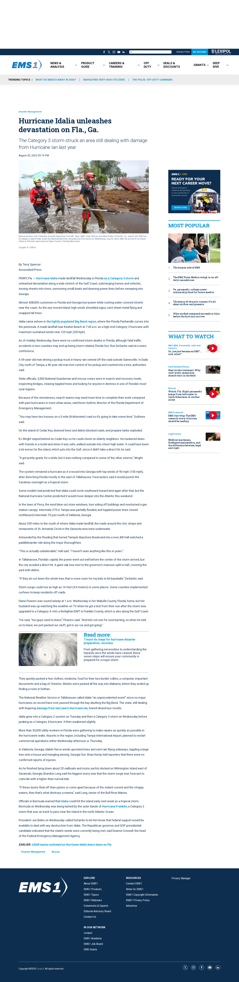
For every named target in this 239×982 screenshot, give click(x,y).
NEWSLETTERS (183, 52)
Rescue (56, 851)
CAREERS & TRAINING (116, 64)
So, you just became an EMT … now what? (185, 353)
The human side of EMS (186, 267)
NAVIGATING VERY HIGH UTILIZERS (104, 79)
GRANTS (200, 65)
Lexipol (40, 968)
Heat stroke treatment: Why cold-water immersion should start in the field (184, 373)
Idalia (64, 801)
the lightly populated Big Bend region (71, 321)
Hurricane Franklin (114, 806)
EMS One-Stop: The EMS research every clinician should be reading (182, 418)
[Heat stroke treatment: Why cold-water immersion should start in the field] (213, 370)
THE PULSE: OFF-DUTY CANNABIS (152, 79)
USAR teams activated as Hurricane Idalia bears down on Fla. (72, 844)
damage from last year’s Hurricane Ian (62, 708)
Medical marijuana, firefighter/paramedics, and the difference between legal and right (184, 444)
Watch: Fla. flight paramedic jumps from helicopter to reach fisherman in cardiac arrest (185, 395)
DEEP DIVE (216, 64)
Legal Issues (174, 434)
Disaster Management (30, 111)
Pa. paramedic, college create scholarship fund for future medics (193, 291)
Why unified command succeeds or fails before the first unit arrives (196, 315)
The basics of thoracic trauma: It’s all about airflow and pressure (194, 303)
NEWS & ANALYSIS (57, 64)
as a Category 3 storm (119, 278)
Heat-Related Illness (178, 367)
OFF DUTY (147, 64)
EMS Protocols (175, 412)
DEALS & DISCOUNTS (171, 64)
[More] (76, 65)
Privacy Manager (181, 878)
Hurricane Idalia (47, 278)
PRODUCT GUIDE (87, 64)
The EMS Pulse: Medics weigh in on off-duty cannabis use (196, 279)
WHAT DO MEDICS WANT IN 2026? (56, 79)
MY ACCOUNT (199, 52)
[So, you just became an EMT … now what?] (213, 348)
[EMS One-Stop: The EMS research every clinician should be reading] (213, 415)
